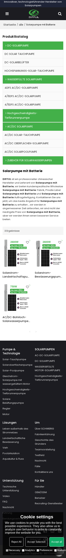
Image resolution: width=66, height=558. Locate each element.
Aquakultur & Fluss (13, 458)
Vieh (5, 447)
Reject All (16, 541)
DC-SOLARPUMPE (45, 361)
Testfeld (39, 455)
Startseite (9, 25)
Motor (6, 414)
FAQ (5, 501)
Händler (39, 486)
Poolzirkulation (11, 453)
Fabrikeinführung (45, 434)
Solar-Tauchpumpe (14, 359)
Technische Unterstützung (11, 488)
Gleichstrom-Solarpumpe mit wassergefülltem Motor (16, 380)
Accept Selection (36, 541)
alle (21, 25)
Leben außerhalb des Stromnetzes (15, 430)
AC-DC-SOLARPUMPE (47, 355)
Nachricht (40, 460)
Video (6, 496)
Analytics (30, 550)
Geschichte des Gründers (44, 441)
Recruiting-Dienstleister (49, 503)
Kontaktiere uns (44, 472)
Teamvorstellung (45, 449)
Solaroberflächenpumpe (17, 364)
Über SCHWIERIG (44, 428)
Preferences (46, 550)
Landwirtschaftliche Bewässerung (14, 440)
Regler (6, 408)
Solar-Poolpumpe (13, 370)
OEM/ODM (41, 492)
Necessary (14, 550)
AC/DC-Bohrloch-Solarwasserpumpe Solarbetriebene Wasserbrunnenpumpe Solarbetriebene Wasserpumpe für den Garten (17, 319)
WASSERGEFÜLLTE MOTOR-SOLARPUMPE (47, 368)
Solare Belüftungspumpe (13, 400)
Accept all (56, 541)
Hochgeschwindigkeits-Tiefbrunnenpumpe (17, 391)
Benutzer (40, 497)
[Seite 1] (30, 331)
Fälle (37, 466)
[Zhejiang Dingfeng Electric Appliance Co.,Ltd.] (34, 13)
